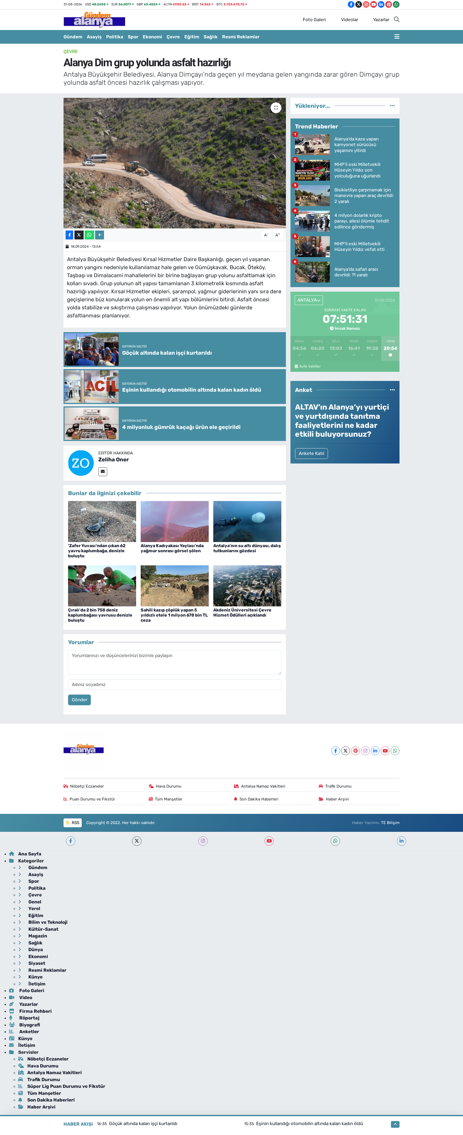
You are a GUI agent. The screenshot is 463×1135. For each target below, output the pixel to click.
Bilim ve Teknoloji (47, 922)
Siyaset (36, 963)
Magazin (37, 936)
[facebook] (70, 841)
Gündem (73, 36)
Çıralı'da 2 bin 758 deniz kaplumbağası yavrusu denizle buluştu (100, 615)
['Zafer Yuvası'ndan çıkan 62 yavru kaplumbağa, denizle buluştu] (102, 521)
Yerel (33, 908)
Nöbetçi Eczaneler (87, 786)
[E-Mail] (102, 471)
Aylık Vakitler (309, 366)
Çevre (173, 36)
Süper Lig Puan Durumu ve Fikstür (66, 1086)
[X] (345, 750)
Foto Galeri (314, 19)
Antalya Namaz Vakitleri (263, 786)
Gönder (79, 699)
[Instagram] (365, 750)
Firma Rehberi (35, 1011)
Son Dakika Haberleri (259, 799)
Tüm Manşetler (168, 799)
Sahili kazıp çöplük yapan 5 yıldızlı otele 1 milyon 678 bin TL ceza (174, 615)
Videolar (349, 19)
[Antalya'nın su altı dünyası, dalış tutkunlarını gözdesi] (247, 521)
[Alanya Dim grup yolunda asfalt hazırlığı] (175, 163)
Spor (133, 36)
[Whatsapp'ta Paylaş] (89, 235)
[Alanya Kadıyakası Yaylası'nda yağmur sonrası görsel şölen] (175, 521)
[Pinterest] (355, 750)
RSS (75, 822)
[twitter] (136, 841)
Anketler (28, 1031)
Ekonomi (152, 36)
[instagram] (203, 841)
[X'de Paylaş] (79, 235)
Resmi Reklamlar (240, 36)
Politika (114, 36)
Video (25, 997)
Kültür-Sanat (42, 929)
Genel (34, 901)
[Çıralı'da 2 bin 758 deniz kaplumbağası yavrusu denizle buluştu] (102, 585)
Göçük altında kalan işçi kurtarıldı (143, 1123)
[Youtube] (385, 750)
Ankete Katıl (311, 453)
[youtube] (269, 841)
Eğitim (191, 36)
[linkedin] (401, 841)
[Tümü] (392, 105)
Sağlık (211, 36)
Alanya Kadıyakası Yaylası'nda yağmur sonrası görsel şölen (172, 548)
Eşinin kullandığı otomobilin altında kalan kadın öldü (309, 1123)
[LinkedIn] (375, 750)
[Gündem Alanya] (94, 19)
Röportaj (28, 1018)
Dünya (35, 949)
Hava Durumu (168, 786)
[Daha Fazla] (99, 235)
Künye (35, 977)
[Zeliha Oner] (81, 462)
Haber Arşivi (337, 799)
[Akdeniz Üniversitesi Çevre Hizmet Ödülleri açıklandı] (247, 585)
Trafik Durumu (338, 786)
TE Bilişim (390, 822)
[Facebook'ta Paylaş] (69, 235)
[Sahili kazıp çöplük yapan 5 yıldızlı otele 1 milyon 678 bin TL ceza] (175, 585)
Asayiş (94, 36)
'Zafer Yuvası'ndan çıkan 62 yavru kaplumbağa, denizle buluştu (96, 550)
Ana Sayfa (29, 853)
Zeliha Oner (113, 459)
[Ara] (396, 19)
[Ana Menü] (396, 37)
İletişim (36, 983)
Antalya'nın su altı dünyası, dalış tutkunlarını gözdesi (247, 548)
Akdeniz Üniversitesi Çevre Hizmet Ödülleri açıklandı (242, 612)
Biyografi (29, 1025)
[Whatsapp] (395, 750)
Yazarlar (381, 19)
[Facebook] (335, 750)
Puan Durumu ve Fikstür (92, 799)
